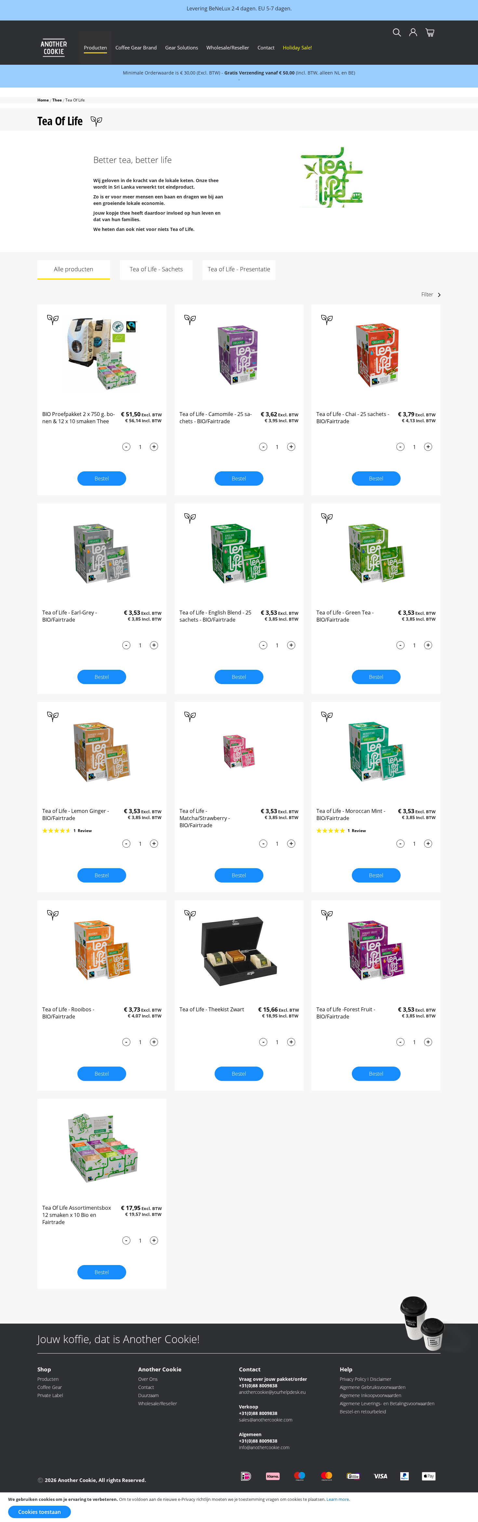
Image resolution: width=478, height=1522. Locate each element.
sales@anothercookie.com (265, 1420)
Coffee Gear (49, 1387)
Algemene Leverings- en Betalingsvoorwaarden (387, 1403)
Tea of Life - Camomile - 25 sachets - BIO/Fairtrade (215, 418)
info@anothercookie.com (264, 1447)
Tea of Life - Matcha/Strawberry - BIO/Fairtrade (204, 818)
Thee (57, 100)
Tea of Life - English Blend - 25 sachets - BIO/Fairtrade (215, 616)
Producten (48, 1379)
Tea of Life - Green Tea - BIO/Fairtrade (345, 616)
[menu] (260, 47)
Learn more (337, 1499)
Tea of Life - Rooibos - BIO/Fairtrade (68, 1013)
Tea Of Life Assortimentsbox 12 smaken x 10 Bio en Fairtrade (76, 1215)
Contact (146, 1387)
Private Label (50, 1395)
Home (43, 100)
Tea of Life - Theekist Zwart (211, 1009)
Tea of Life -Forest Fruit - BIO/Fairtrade (345, 1013)
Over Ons (148, 1379)
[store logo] (53, 47)
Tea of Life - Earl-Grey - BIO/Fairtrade (69, 616)
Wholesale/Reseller (157, 1403)
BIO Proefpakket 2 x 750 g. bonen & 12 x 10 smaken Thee (78, 418)
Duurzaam (148, 1395)
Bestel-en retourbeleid (363, 1411)
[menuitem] (95, 47)
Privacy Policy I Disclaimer (365, 1379)
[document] (239, 1507)
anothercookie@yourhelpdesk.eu (272, 1392)
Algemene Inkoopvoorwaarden (370, 1395)
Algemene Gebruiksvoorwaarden (372, 1387)
